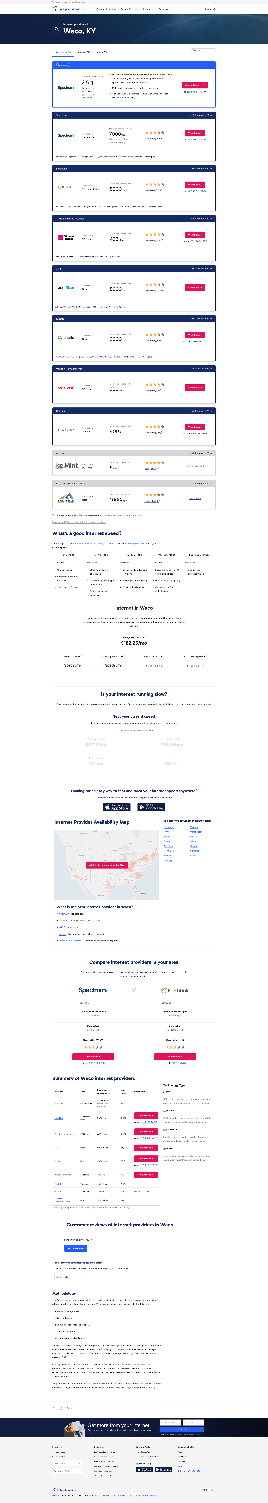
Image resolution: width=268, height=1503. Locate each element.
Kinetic (62, 934)
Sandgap (168, 860)
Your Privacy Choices (152, 1495)
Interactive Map (107, 865)
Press (180, 1466)
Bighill (167, 836)
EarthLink (64, 920)
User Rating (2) (151, 501)
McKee (193, 836)
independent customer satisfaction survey (122, 515)
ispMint (57, 1191)
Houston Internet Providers (104, 1462)
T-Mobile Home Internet (65, 1134)
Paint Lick (169, 850)
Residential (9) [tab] (63, 52)
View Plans (192, 133)
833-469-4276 (199, 241)
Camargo (194, 850)
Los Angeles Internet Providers (105, 1452)
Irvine (166, 831)
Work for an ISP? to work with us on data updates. (79, 522)
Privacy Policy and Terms (131, 1495)
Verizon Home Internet (70, 940)
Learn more (195, 498)
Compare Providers (106, 9)
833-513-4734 (199, 91)
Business (163, 9)
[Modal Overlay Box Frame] (134, 1427)
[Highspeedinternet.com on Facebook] (179, 1472)
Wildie (193, 841)
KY (61, 1408)
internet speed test (134, 543)
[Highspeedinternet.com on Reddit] (193, 1472)
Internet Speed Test (143, 1452)
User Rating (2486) (154, 290)
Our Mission (182, 1457)
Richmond (169, 827)
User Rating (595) (153, 240)
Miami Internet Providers (103, 1471)
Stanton (168, 855)
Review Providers (130, 9)
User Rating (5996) (153, 138)
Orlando (194, 846)
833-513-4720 (199, 139)
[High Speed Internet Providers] (69, 9)
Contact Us (182, 1462)
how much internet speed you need (95, 543)
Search (209, 9)
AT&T (62, 927)
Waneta (194, 827)
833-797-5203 (199, 341)
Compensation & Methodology (110, 1495)
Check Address (192, 85)
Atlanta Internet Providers (103, 1476)
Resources (148, 9)
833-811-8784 (199, 191)
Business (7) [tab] (83, 52)
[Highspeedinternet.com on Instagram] (188, 1472)
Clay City (168, 846)
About (180, 1452)
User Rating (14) (152, 469)
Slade (193, 855)
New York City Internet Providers (106, 1466)
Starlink (57, 1184)
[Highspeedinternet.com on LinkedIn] (198, 1472)
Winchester (196, 831)
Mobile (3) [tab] (102, 52)
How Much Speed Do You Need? (148, 1457)
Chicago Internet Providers (104, 1457)
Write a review (76, 1248)
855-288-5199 (199, 433)
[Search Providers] (79, 1463)
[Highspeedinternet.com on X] (184, 1472)
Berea (167, 841)
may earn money (61, 2)
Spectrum (64, 913)
